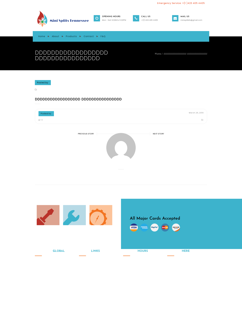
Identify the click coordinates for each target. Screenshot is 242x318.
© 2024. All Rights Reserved (48, 302)
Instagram (169, 284)
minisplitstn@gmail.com (191, 20)
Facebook (175, 284)
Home (158, 54)
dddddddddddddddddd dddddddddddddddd (78, 99)
